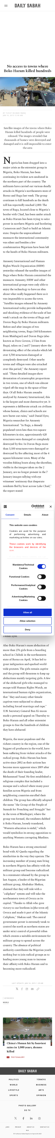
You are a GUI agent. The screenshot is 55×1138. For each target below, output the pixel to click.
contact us (44, 1127)
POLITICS (14, 1079)
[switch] (41, 576)
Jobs (7, 1127)
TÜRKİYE (41, 1079)
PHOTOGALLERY (17, 1057)
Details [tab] (27, 514)
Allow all (27, 612)
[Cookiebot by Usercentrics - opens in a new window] (32, 507)
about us (30, 1127)
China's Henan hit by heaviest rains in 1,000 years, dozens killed (26, 1047)
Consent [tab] (10, 514)
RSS (27, 1130)
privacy (18, 1127)
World (14, 1085)
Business (41, 1085)
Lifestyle (13, 1090)
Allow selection (27, 621)
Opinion (41, 1095)
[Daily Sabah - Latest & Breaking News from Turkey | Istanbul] (27, 5)
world (6, 1002)
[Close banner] (51, 507)
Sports (14, 1095)
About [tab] (45, 514)
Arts (41, 1090)
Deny (27, 629)
